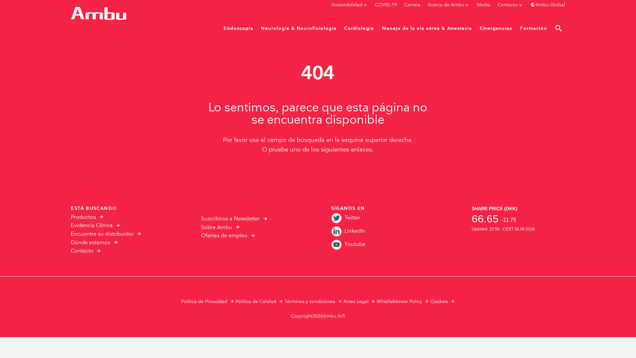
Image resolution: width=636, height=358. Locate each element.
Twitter (352, 218)
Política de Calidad (256, 301)
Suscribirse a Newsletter (230, 219)
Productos (83, 217)
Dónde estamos (90, 243)
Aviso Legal (356, 301)
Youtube (354, 244)
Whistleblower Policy (399, 301)
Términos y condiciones (310, 301)
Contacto (82, 251)
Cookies (439, 301)
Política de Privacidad (204, 301)
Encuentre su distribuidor (102, 234)
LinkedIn (354, 231)
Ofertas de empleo (224, 236)
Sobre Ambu (216, 227)
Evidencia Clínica (92, 225)
